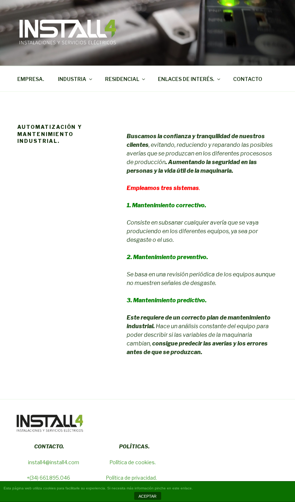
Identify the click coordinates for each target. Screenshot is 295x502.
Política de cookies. (132, 462)
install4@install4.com (53, 462)
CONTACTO (247, 79)
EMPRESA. (30, 79)
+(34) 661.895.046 (49, 478)
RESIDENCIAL (122, 79)
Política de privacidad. (131, 478)
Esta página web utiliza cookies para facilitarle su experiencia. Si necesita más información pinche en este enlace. (98, 488)
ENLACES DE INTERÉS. (186, 79)
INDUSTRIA (72, 79)
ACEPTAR (147, 496)
